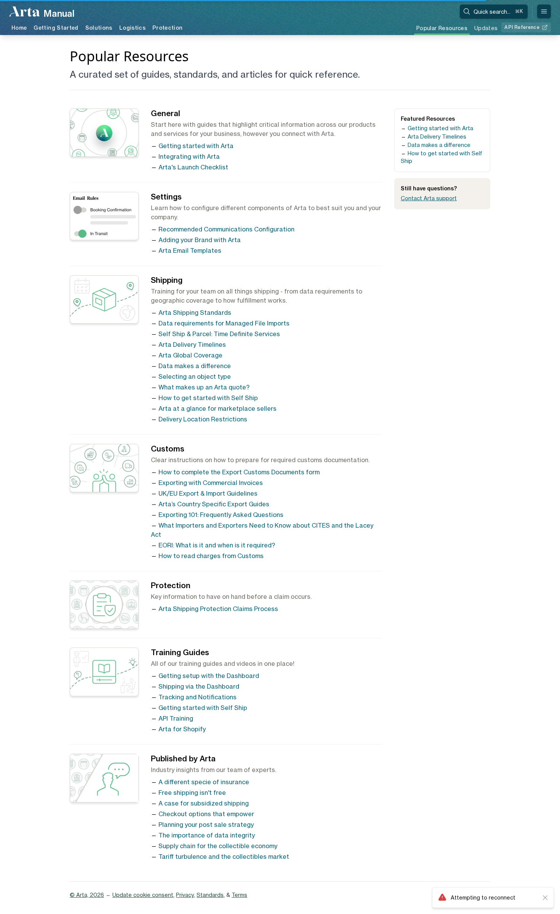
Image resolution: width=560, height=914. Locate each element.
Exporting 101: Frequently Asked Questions (220, 514)
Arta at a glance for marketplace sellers (217, 408)
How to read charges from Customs (211, 556)
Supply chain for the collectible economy (217, 846)
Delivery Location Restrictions (202, 419)
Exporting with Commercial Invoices (210, 483)
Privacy (185, 895)
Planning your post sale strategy (206, 824)
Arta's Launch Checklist (193, 167)
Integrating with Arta (189, 156)
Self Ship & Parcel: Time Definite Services (219, 334)
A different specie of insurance (203, 782)
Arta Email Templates (189, 250)
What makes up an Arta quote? (204, 387)
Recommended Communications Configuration (226, 229)
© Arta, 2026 (87, 895)
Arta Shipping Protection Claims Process (218, 609)
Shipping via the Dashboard (198, 686)
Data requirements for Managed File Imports (224, 323)
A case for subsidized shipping (203, 803)
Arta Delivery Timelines (192, 344)
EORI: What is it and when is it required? (216, 545)
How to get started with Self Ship (208, 398)
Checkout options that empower (206, 814)
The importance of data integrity (206, 835)
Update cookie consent (142, 895)
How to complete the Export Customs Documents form (239, 472)
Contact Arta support (429, 198)
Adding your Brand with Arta (199, 240)
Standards (210, 895)
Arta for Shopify (182, 729)
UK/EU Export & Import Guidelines (208, 493)
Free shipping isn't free (192, 792)
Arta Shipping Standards (194, 312)
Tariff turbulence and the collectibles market (223, 856)
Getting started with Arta (196, 146)
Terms (239, 895)
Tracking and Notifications (197, 697)
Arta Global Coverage (190, 355)
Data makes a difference (194, 366)
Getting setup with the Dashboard (208, 676)
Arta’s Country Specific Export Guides (213, 504)
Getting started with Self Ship (202, 707)
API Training (175, 718)
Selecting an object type (194, 376)
